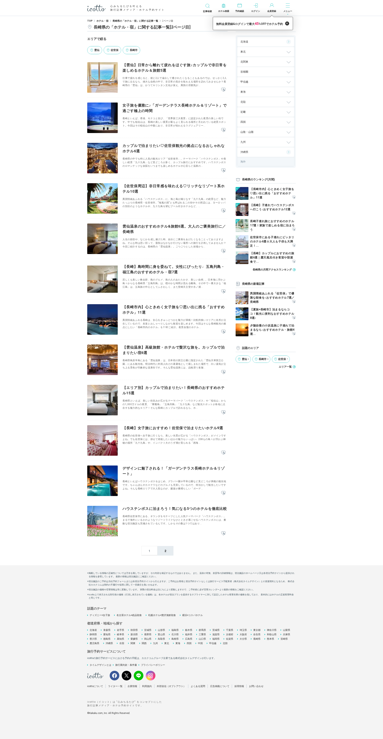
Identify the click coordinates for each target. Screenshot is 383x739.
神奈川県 (272, 630)
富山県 (161, 634)
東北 (166, 643)
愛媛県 (134, 638)
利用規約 (147, 686)
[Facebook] (114, 675)
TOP (89, 20)
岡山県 (147, 638)
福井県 (188, 634)
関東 (133, 643)
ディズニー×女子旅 (100, 615)
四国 (189, 643)
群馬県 (202, 630)
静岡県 (93, 634)
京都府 (229, 634)
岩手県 (120, 630)
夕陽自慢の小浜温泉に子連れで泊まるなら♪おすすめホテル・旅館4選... (272, 329)
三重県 (202, 634)
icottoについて (95, 686)
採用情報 (239, 686)
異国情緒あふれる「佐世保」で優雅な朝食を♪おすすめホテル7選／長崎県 (272, 297)
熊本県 (270, 638)
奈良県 (256, 634)
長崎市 (134, 50)
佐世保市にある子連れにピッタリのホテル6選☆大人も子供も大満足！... (272, 241)
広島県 (188, 638)
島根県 (175, 638)
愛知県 (106, 634)
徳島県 (106, 638)
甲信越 (212, 643)
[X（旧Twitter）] (126, 675)
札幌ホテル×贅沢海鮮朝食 (162, 615)
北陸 (225, 643)
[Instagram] (150, 675)
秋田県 (134, 630)
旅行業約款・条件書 (126, 665)
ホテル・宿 (102, 20)
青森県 (106, 630)
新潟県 (134, 634)
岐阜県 (120, 634)
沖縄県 (244, 151)
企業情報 (132, 686)
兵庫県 (286, 634)
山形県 (161, 630)
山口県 (202, 638)
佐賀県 (229, 638)
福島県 (175, 630)
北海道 (244, 41)
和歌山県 (272, 634)
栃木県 (188, 630)
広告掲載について (219, 686)
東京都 (256, 630)
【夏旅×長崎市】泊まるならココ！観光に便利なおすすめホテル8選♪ (272, 313)
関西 (144, 643)
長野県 (147, 634)
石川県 (175, 634)
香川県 (93, 638)
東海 (177, 643)
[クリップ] (223, 90)
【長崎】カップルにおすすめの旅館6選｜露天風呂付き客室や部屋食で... (272, 257)
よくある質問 (198, 686)
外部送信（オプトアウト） (171, 686)
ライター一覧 (115, 686)
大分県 (243, 638)
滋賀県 (216, 634)
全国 (121, 643)
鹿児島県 (94, 643)
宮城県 (147, 630)
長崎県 (256, 638)
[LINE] (138, 675)
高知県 (120, 638)
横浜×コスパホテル (192, 615)
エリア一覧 (285, 366)
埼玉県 (243, 630)
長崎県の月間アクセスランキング (272, 269)
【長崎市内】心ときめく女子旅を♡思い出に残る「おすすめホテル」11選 (272, 193)
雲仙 (96, 50)
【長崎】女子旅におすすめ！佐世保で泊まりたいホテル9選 (173, 428)
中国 (200, 643)
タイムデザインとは (100, 665)
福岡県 (216, 638)
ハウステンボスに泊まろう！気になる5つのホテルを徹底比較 (175, 508)
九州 (155, 643)
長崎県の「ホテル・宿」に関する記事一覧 (135, 20)
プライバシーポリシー (153, 665)
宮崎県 (284, 638)
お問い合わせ (256, 686)
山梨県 (286, 630)
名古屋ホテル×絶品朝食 (129, 615)
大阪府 (243, 634)
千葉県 (229, 630)
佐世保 (115, 50)
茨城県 (216, 630)
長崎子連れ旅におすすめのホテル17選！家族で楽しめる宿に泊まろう (272, 225)
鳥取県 (161, 638)
